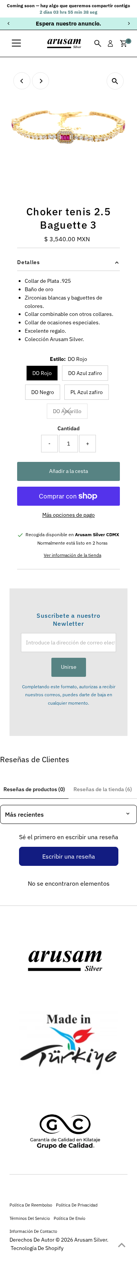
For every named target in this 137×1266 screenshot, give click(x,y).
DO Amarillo (70, 412)
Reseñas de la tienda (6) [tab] (102, 789)
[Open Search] (97, 43)
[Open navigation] (16, 43)
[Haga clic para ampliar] (115, 81)
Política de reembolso (31, 1205)
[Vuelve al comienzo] (121, 1245)
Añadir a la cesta (68, 471)
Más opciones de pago (68, 514)
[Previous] (8, 23)
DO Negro (42, 392)
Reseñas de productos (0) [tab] (34, 789)
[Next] (128, 23)
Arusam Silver (90, 1239)
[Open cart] (123, 43)
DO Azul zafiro (85, 373)
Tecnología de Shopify (37, 1248)
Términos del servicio (30, 1218)
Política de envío (69, 1218)
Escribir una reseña (68, 856)
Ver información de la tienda (72, 555)
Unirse (68, 666)
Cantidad (68, 428)
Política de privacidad (76, 1205)
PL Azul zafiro (86, 392)
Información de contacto (33, 1231)
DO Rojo (42, 373)
